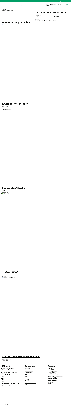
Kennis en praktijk (60, 1)
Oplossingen (20, 5)
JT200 (3, 8)
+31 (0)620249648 (58, 375)
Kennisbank (27, 379)
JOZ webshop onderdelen (30, 383)
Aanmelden (49, 383)
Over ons (43, 5)
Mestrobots (27, 368)
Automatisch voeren (29, 371)
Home (14, 5)
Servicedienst (37, 5)
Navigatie (4, 9)
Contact (67, 1)
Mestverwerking (28, 372)
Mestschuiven (28, 369)
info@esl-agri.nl (54, 371)
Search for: (48, 4)
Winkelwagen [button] (5, 108)
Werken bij (52, 1)
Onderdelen (28, 5)
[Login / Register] (64, 5)
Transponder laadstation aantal (42, 18)
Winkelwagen (38, 19)
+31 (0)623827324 (59, 376)
